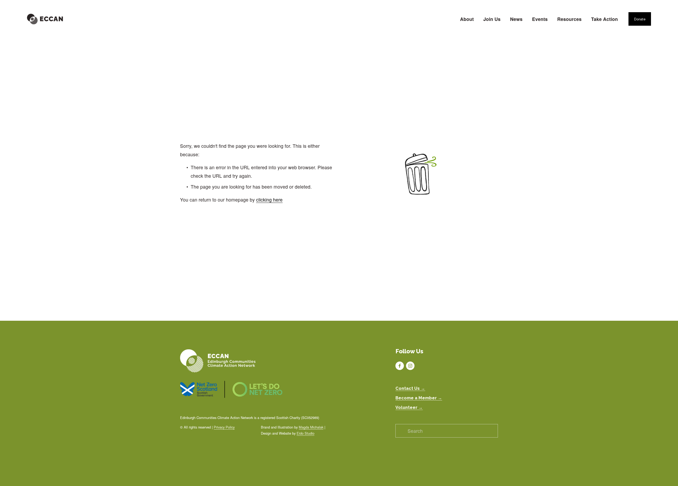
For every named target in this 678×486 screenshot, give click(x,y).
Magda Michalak (311, 427)
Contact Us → (410, 388)
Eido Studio (305, 433)
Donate (639, 18)
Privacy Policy (224, 427)
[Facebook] (399, 366)
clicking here (269, 199)
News (516, 19)
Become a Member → (418, 397)
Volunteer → (409, 407)
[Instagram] (410, 366)
